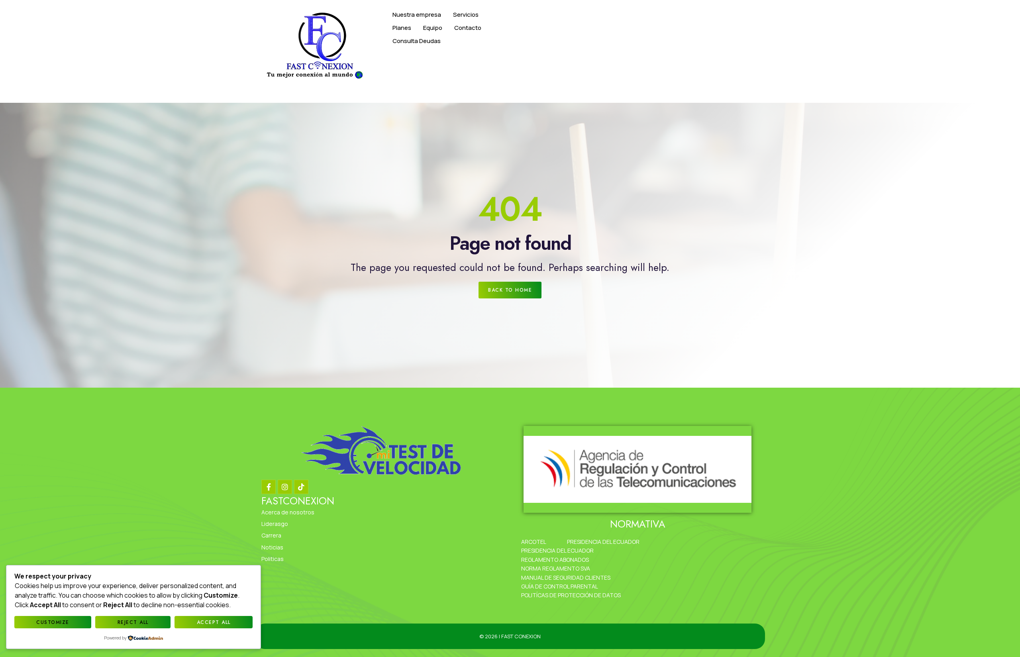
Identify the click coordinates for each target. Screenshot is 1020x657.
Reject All (133, 622)
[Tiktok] (301, 487)
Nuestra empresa (416, 14)
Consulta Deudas (416, 41)
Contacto (467, 28)
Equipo (432, 28)
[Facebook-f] (268, 487)
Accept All (214, 622)
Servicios (466, 14)
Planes (401, 28)
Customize (52, 622)
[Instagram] (285, 487)
